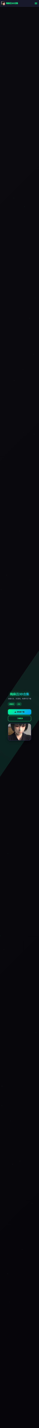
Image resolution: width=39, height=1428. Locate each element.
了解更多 (20, 718)
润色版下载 (20, 712)
